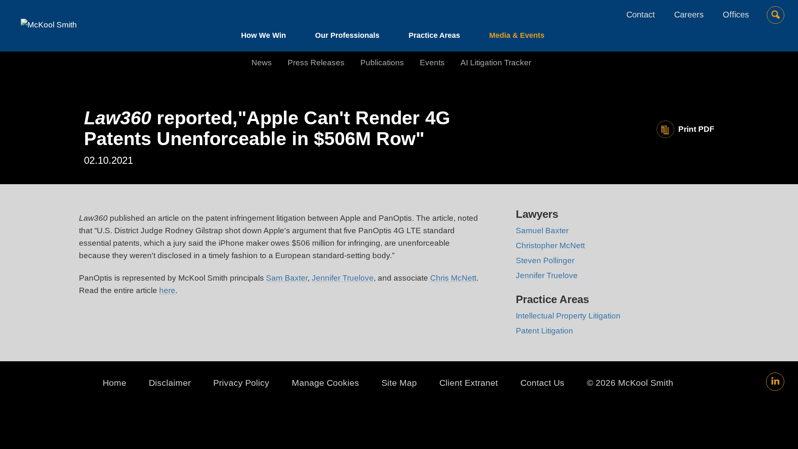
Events (432, 62)
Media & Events (516, 35)
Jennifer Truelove (343, 278)
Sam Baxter (287, 278)
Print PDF (696, 129)
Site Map (399, 382)
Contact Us (542, 382)
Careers (689, 14)
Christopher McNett (550, 245)
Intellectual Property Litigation (568, 315)
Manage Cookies (325, 382)
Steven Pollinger (545, 260)
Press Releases (316, 62)
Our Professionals (347, 35)
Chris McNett (453, 278)
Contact (640, 14)
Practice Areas (434, 35)
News (261, 62)
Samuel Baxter (542, 230)
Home (114, 382)
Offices (736, 14)
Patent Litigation (544, 330)
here (167, 290)
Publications (382, 62)
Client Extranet (468, 382)
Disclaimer (170, 382)
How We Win (263, 35)
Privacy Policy (241, 382)
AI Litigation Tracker (496, 62)
